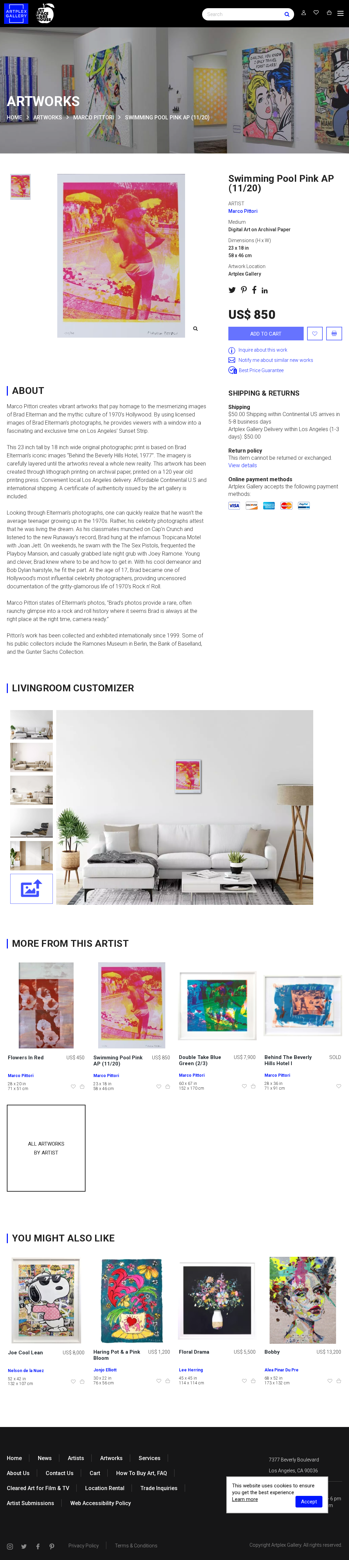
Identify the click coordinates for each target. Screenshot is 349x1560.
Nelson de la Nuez (26, 1370)
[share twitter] (232, 290)
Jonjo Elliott (105, 1370)
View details (242, 465)
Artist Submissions (30, 1503)
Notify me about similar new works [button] (276, 360)
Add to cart (266, 334)
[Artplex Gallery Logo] (16, 13)
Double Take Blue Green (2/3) (200, 1060)
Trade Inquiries (159, 1488)
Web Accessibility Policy (100, 1503)
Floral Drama (194, 1352)
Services (150, 1458)
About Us (18, 1473)
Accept (309, 1502)
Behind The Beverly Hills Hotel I (288, 1060)
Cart (95, 1473)
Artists (76, 1458)
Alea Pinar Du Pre (281, 1370)
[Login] (304, 13)
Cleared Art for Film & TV (38, 1488)
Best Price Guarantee (261, 370)
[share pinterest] (244, 290)
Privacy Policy (84, 1545)
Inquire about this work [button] (263, 350)
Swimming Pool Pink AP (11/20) (117, 1061)
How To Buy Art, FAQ (141, 1473)
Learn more (245, 1499)
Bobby (272, 1352)
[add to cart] (82, 1087)
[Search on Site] (248, 14)
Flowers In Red (26, 1058)
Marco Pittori (93, 117)
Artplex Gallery (286, 1545)
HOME (14, 117)
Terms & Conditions (136, 1545)
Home (14, 1458)
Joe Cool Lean (25, 1353)
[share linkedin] (265, 290)
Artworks (111, 1458)
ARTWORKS (47, 117)
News (45, 1458)
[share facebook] (254, 290)
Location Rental (104, 1488)
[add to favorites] (315, 333)
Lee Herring (191, 1370)
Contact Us (60, 1473)
